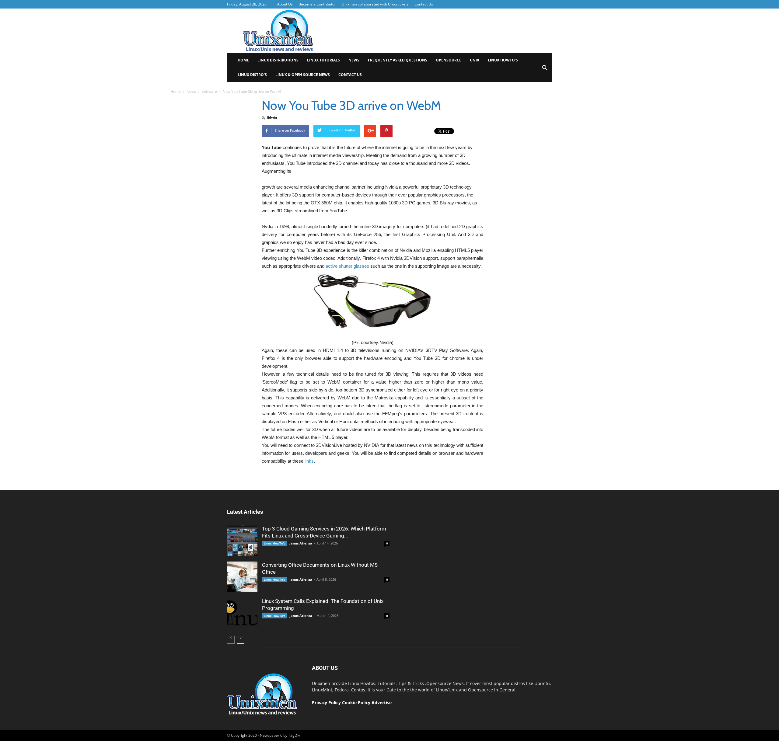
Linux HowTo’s (503, 60)
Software (209, 91)
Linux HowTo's (274, 543)
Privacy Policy (326, 702)
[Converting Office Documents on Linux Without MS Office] (242, 577)
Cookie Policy (357, 702)
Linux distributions (278, 60)
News (353, 60)
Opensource (448, 60)
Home (243, 60)
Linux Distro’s (252, 74)
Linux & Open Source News (302, 74)
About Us (285, 4)
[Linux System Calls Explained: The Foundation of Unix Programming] (242, 613)
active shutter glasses (347, 266)
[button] (544, 69)
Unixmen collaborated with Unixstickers (375, 4)
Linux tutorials (323, 60)
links (309, 461)
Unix (474, 60)
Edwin (272, 117)
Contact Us (423, 4)
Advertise (382, 702)
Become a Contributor (317, 4)
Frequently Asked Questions (397, 60)
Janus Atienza (300, 543)
